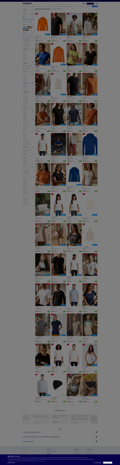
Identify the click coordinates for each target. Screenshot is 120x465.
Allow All (107, 462)
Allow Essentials (98, 462)
